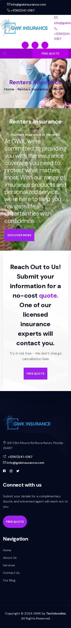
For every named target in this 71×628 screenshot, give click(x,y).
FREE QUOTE (50, 53)
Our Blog (9, 580)
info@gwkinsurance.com (28, 4)
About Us (10, 558)
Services (9, 565)
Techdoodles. (56, 613)
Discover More (19, 235)
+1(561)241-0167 (22, 10)
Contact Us (11, 573)
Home (9, 89)
